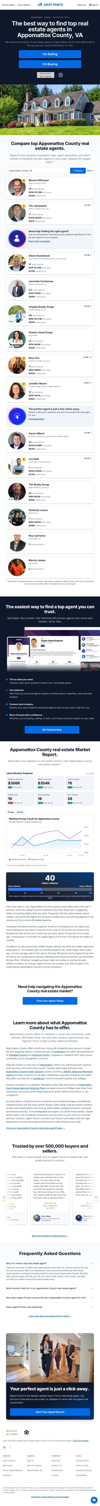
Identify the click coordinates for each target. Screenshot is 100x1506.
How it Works (24, 5)
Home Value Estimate (12, 1470)
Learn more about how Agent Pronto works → (50, 1316)
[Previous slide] (4, 1197)
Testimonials (57, 1470)
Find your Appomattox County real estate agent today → (35, 1128)
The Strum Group (49, 1216)
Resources (7, 1465)
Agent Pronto (36, 17)
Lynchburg (59, 1051)
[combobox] (37, 171)
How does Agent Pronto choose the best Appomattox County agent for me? (46, 1297)
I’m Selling (50, 54)
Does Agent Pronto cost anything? (24, 1307)
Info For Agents (34, 1465)
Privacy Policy (82, 1460)
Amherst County (40, 1055)
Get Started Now (36, 419)
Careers (55, 1475)
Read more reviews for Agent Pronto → (50, 1236)
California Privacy (84, 1470)
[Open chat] (94, 1500)
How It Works (9, 1460)
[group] (50, 1197)
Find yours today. (81, 1440)
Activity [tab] (20, 812)
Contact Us (56, 1465)
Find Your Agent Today (50, 1000)
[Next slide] (96, 1197)
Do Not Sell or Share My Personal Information (50, 1497)
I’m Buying (50, 64)
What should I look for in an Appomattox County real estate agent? (41, 1288)
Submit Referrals (34, 1470)
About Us (81, 5)
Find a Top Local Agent (39, 241)
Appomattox (46, 1065)
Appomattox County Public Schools (24, 1071)
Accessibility (81, 1475)
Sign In (95, 5)
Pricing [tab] (11, 812)
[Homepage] (50, 5)
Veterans (7, 1475)
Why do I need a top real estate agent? (26, 1263)
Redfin (21, 865)
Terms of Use (82, 1465)
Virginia (47, 17)
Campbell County (18, 1055)
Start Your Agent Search (50, 1412)
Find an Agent (8, 5)
